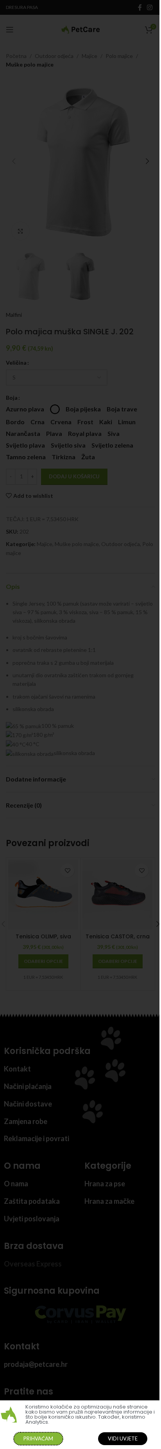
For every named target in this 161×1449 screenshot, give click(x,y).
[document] (80, 724)
